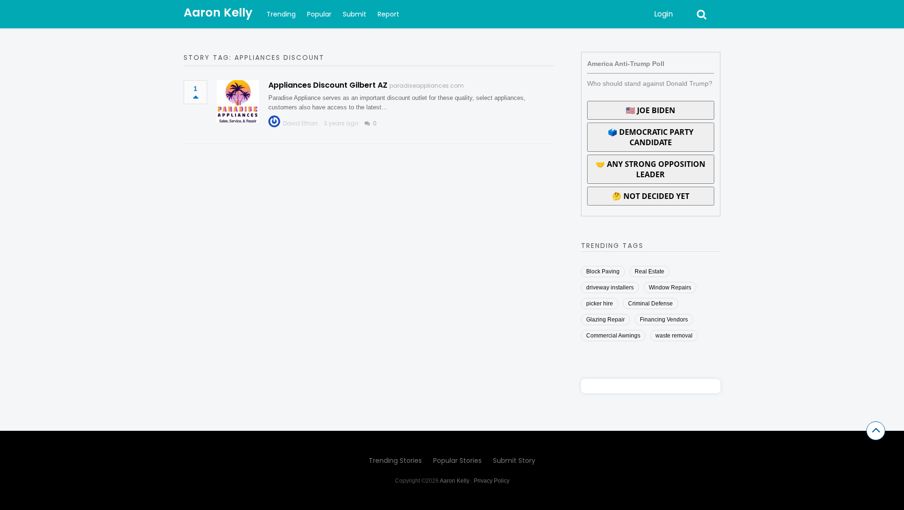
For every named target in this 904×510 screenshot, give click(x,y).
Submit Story (514, 460)
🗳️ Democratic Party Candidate (651, 137)
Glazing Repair (605, 319)
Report (388, 14)
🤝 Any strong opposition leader (650, 169)
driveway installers (610, 287)
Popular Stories (457, 460)
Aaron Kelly (218, 12)
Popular (319, 14)
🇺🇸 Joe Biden (650, 110)
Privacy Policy (491, 480)
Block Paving (603, 271)
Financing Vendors (664, 319)
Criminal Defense (650, 303)
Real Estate (649, 271)
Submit (354, 14)
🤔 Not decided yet (650, 196)
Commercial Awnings (613, 335)
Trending (281, 14)
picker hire (599, 303)
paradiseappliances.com (426, 86)
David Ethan (300, 123)
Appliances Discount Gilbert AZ (327, 85)
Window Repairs (670, 287)
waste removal (674, 335)
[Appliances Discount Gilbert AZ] (238, 101)
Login (663, 13)
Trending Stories (395, 460)
